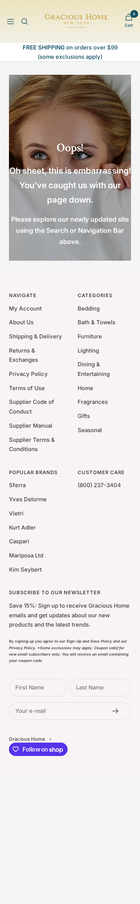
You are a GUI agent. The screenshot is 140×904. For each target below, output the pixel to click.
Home (85, 388)
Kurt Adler (22, 527)
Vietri (16, 513)
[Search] (24, 21)
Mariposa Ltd (26, 555)
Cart (129, 25)
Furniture (90, 336)
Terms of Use (27, 388)
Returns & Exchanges (23, 355)
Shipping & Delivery (35, 336)
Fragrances (93, 401)
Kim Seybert (25, 569)
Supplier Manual (30, 425)
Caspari (19, 541)
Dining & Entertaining (94, 369)
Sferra (17, 485)
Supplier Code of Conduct (31, 406)
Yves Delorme (28, 499)
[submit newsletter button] (117, 711)
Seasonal (90, 430)
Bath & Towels (96, 322)
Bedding (89, 308)
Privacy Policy (28, 373)
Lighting (88, 350)
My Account (25, 308)
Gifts (84, 415)
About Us (21, 322)
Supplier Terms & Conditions (32, 444)
